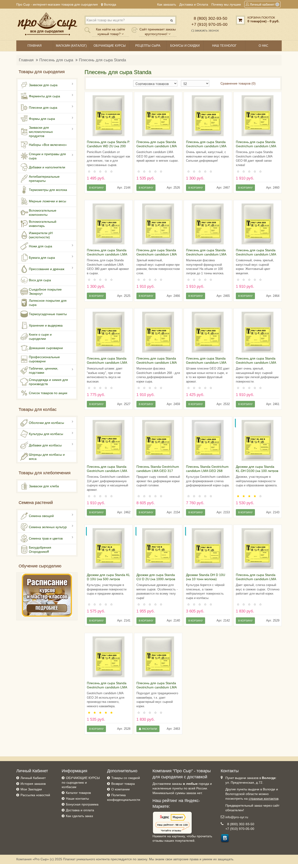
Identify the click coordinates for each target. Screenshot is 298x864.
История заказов (33, 783)
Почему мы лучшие (226, 4)
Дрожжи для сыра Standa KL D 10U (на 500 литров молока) (108, 579)
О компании (120, 789)
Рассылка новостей (35, 795)
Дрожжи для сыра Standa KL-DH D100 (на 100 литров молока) (257, 471)
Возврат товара (123, 783)
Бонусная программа (82, 804)
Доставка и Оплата (193, 4)
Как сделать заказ (79, 816)
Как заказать (166, 4)
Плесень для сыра (56, 60)
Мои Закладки (31, 789)
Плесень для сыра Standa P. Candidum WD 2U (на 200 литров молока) (108, 146)
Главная (26, 60)
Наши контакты (77, 798)
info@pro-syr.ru (236, 817)
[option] (108, 115)
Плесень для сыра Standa (102, 60)
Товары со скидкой (125, 778)
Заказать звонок (206, 30)
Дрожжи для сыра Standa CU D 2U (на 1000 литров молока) (155, 579)
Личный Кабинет (33, 778)
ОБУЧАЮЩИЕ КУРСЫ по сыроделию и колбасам (81, 782)
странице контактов (263, 798)
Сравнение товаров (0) (238, 83)
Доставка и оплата (80, 810)
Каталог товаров (78, 793)
